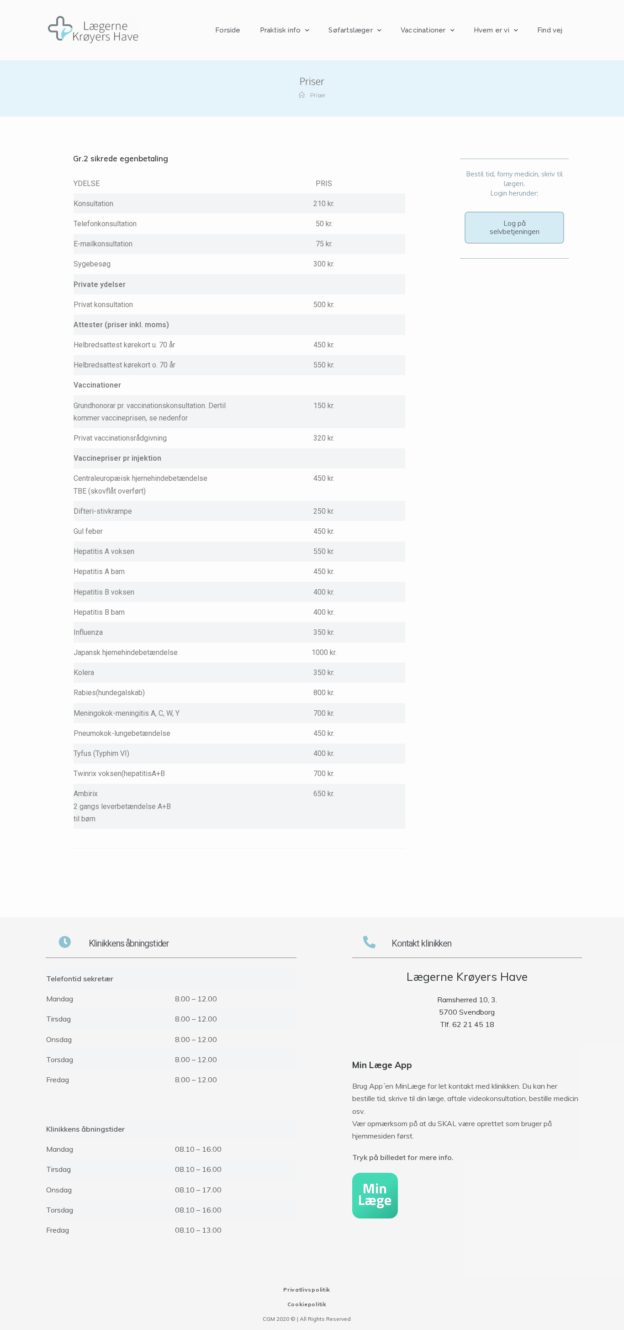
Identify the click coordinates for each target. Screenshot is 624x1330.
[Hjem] (302, 95)
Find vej (550, 30)
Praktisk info (280, 30)
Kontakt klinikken (421, 943)
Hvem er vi (491, 30)
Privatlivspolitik (306, 1289)
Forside (227, 30)
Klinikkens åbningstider (129, 943)
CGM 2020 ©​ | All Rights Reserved (307, 1318)
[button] (514, 228)
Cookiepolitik (307, 1304)
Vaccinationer (423, 30)
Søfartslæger (350, 30)
